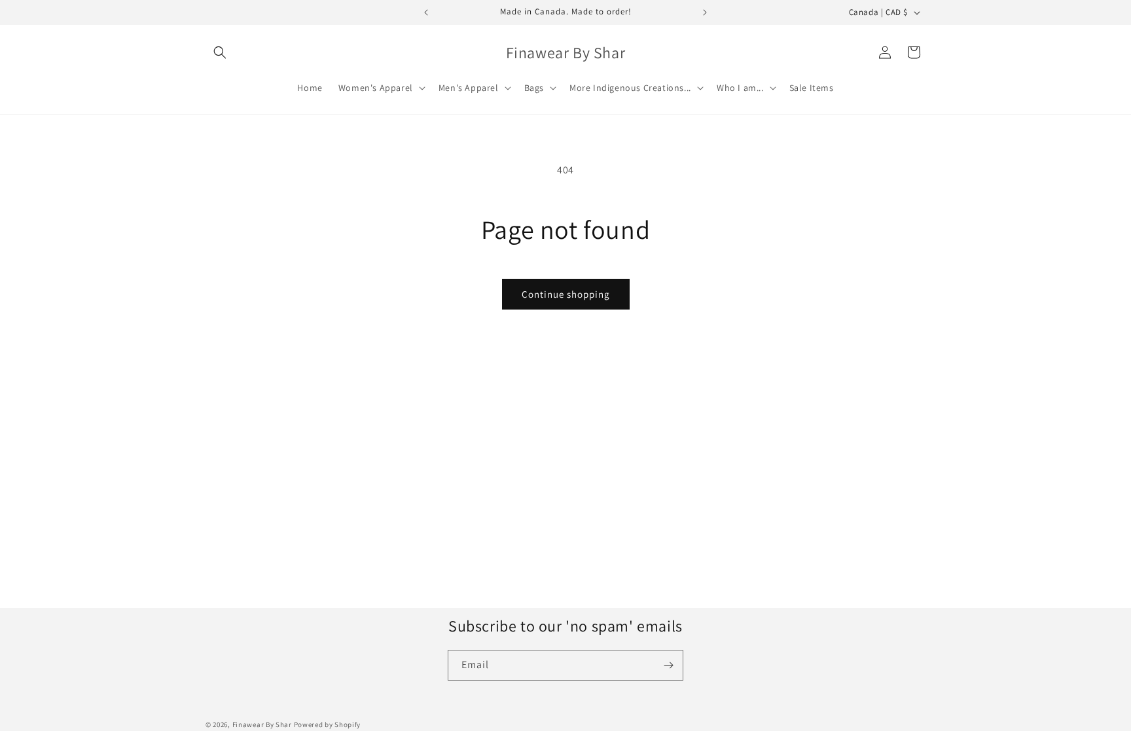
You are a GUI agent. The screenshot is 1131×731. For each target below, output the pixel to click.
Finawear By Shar (262, 724)
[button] (220, 52)
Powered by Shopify (327, 724)
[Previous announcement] (426, 12)
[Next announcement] (705, 12)
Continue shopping (566, 294)
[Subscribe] (668, 665)
